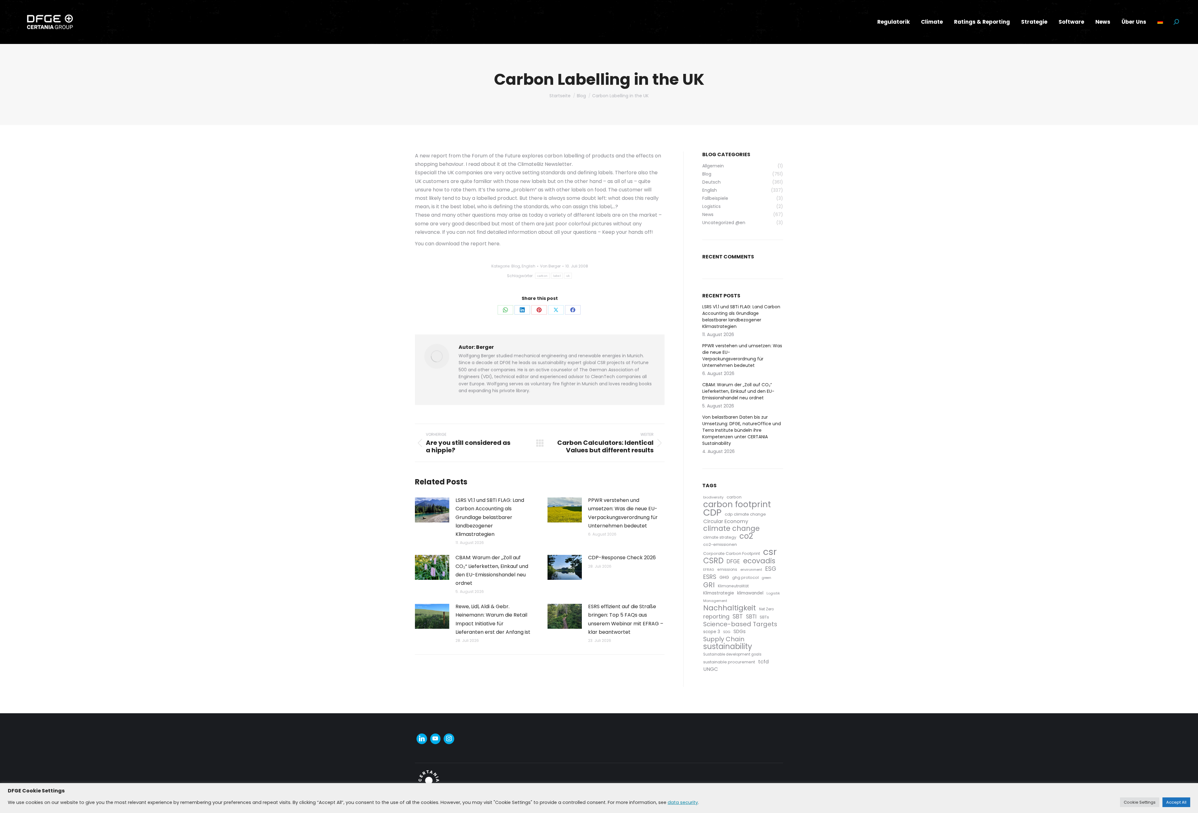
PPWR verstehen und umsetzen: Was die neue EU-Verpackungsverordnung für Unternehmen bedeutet (623, 513)
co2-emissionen (720, 544)
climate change (731, 528)
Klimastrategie (718, 593)
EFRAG (708, 569)
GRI (709, 585)
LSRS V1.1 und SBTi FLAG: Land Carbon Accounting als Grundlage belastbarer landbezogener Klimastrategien (489, 517)
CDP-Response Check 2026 (622, 557)
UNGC (710, 669)
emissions (727, 569)
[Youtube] (435, 739)
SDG (726, 631)
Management (715, 600)
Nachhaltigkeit (729, 608)
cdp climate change (745, 514)
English (528, 266)
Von (550, 266)
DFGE (733, 561)
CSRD (713, 560)
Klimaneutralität (733, 586)
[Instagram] (449, 739)
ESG (770, 568)
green (766, 577)
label (557, 275)
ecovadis (759, 561)
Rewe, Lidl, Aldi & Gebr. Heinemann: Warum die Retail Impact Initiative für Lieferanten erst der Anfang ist (492, 619)
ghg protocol (745, 577)
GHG (724, 577)
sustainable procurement (729, 662)
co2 (746, 536)
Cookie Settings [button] (1140, 802)
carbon (542, 275)
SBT (738, 616)
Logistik (773, 593)
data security (683, 802)
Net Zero (766, 609)
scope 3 (711, 632)
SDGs (739, 631)
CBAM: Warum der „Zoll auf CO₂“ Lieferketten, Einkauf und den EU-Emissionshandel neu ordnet (491, 570)
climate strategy (719, 537)
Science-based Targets (740, 624)
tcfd (763, 661)
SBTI (751, 616)
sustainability (727, 646)
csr (770, 551)
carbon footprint (737, 504)
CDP (712, 512)
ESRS (709, 577)
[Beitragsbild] (432, 510)
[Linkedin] (422, 739)
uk (568, 275)
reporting (716, 616)
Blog (515, 266)
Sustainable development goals (732, 654)
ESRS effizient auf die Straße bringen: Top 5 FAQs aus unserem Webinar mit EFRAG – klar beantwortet (625, 619)
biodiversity (713, 497)
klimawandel (750, 593)
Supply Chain (723, 639)
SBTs (764, 617)
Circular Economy (725, 521)
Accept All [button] (1176, 802)
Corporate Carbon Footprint (731, 553)
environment (751, 569)
